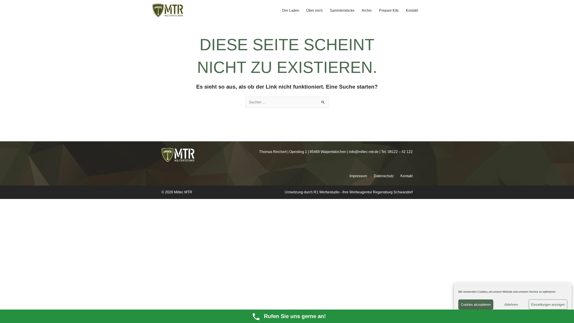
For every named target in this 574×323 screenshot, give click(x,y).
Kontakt (412, 10)
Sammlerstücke (342, 10)
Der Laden (290, 10)
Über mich (314, 10)
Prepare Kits (389, 10)
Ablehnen (511, 304)
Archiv (367, 10)
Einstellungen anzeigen (548, 304)
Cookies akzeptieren (476, 304)
